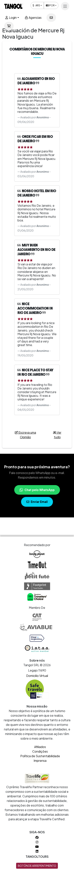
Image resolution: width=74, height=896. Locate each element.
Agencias (35, 17)
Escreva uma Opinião (27, 434)
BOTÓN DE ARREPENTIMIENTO (37, 865)
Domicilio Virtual (37, 676)
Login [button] (12, 17)
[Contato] (51, 17)
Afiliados (40, 747)
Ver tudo (57, 434)
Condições (40, 751)
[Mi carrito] (9, 26)
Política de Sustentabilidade (40, 756)
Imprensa (40, 761)
